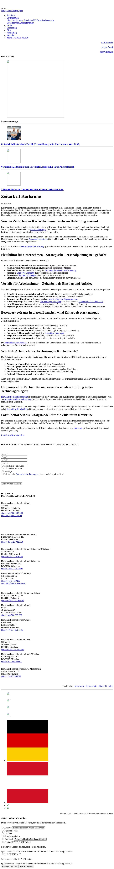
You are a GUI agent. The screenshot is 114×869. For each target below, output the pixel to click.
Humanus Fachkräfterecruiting (14, 397)
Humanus (78, 428)
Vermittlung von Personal (16, 343)
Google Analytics (12, 836)
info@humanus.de (11, 515)
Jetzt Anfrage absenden (11, 484)
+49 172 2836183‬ (15, 556)
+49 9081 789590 (12, 513)
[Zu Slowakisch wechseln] (8, 808)
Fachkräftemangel (38, 229)
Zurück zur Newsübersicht (12, 435)
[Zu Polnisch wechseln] (8, 805)
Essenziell (8, 839)
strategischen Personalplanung (17, 399)
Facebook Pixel (11, 831)
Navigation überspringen (12, 10)
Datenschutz (91, 686)
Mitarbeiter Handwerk (14, 466)
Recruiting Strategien (27, 275)
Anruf (107, 47)
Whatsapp (106, 52)
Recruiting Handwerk (54, 333)
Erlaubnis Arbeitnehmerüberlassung (60, 270)
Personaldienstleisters (38, 239)
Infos (110, 686)
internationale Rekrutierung (32, 246)
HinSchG (102, 686)
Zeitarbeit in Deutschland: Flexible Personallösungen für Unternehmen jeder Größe (40, 144)
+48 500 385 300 (11, 615)
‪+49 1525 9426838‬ (12, 542)
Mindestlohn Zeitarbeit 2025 (91, 301)
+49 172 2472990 (15, 568)
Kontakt (107, 42)
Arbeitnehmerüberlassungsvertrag (63, 299)
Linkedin (8, 833)
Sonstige (8, 471)
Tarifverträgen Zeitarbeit (50, 301)
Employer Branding (25, 273)
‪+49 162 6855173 (11, 661)
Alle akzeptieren (26, 866)
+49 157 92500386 (12, 600)
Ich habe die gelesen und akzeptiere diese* (34, 474)
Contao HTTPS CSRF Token (17, 842)
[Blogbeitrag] (27, 802)
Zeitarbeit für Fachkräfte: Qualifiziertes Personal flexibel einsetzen (32, 189)
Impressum (79, 686)
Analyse (8, 828)
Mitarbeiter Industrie (13, 468)
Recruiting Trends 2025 (17, 409)
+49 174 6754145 (12, 630)
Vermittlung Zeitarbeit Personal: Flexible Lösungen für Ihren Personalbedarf (37, 167)
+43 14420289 (10, 581)
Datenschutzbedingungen (27, 474)
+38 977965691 (14, 676)
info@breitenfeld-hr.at (13, 583)
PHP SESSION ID (12, 854)
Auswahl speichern (9, 866)
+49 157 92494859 (12, 649)
